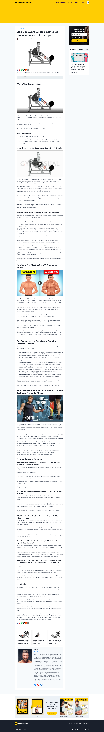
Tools (83, 2)
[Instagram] (80, 729)
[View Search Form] (88, 2)
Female (77, 37)
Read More (74, 72)
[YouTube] (73, 729)
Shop (57, 2)
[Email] (28, 70)
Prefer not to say (83, 37)
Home (18, 28)
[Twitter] (83, 729)
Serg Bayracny (23, 38)
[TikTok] (86, 729)
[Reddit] (26, 70)
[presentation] (79, 57)
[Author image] (17, 39)
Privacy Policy (77, 723)
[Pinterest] (19, 70)
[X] (24, 70)
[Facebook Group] (75, 729)
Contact (71, 723)
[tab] (73, 49)
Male (74, 37)
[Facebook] (17, 70)
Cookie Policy (85, 723)
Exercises (22, 28)
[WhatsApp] (22, 70)
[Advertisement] (52, 14)
